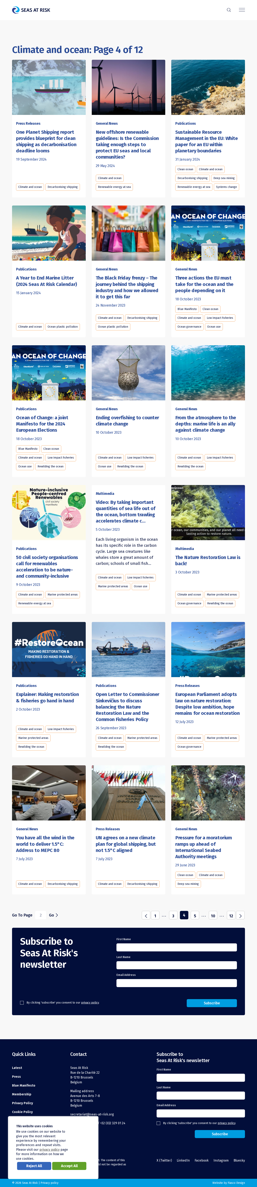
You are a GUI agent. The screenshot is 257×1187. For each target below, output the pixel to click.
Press (16, 1077)
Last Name (123, 957)
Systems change (226, 187)
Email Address (126, 975)
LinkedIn (183, 1160)
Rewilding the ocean (50, 466)
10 (213, 916)
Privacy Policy (22, 1103)
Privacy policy (49, 1183)
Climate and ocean (30, 187)
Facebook (202, 1160)
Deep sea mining (224, 178)
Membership (21, 1094)
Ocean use (214, 326)
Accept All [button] (69, 1166)
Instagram (221, 1160)
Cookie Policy (22, 1112)
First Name (123, 939)
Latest (17, 1068)
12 (231, 916)
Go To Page (22, 915)
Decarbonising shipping (63, 187)
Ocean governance (189, 326)
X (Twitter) (164, 1160)
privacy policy (90, 1002)
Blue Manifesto (187, 309)
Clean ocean (185, 169)
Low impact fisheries (220, 318)
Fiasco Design (236, 1183)
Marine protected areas (63, 594)
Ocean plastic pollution (63, 326)
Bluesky (239, 1160)
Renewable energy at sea (114, 187)
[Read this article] (49, 87)
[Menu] (242, 10)
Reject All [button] (34, 1166)
